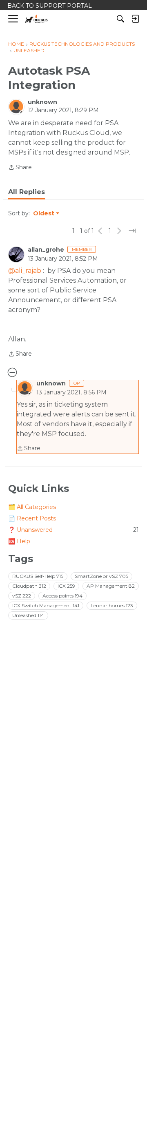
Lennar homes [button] (112, 605)
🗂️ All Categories (32, 507)
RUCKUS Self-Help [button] (37, 576)
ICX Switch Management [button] (45, 605)
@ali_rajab (24, 270)
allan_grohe (46, 249)
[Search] (120, 19)
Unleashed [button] (28, 615)
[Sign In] (135, 19)
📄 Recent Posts (32, 518)
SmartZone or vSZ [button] (101, 576)
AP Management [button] (111, 586)
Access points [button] (62, 596)
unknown (42, 102)
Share (20, 168)
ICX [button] (66, 586)
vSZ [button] (21, 596)
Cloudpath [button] (29, 586)
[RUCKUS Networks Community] (36, 19)
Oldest (44, 214)
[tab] (26, 192)
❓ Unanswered (73, 529)
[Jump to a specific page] (132, 230)
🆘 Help (19, 541)
